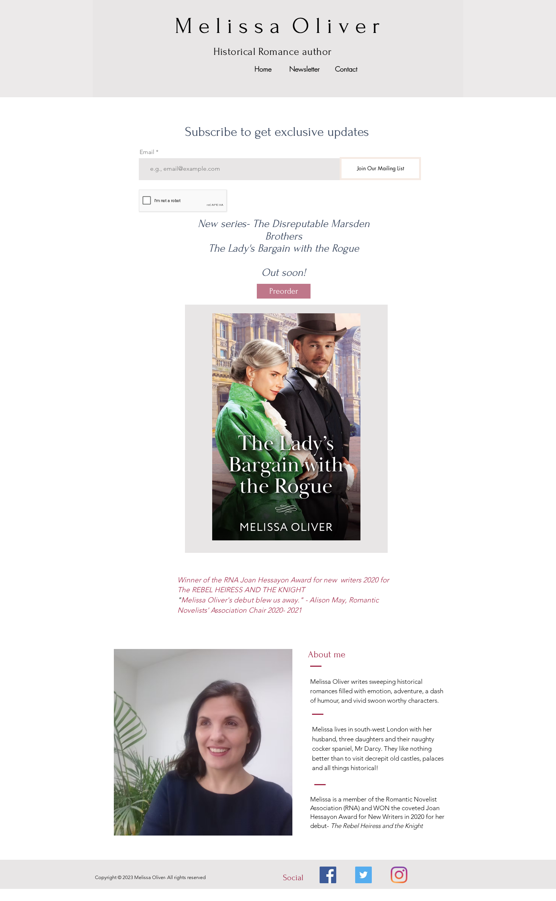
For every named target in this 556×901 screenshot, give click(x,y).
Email (147, 152)
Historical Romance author (272, 52)
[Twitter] (363, 875)
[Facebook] (328, 875)
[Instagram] (399, 875)
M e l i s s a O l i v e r (277, 26)
